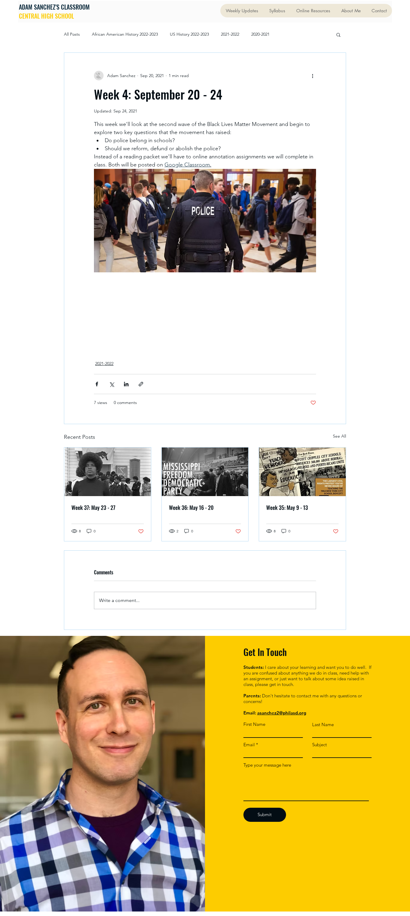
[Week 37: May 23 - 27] (107, 472)
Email (249, 744)
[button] (338, 34)
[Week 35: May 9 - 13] (302, 472)
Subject (319, 744)
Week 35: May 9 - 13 (287, 507)
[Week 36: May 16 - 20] (205, 472)
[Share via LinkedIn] (126, 384)
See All (339, 436)
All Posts (72, 34)
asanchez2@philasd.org (281, 713)
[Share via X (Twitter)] (111, 384)
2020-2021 (260, 34)
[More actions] (312, 75)
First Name (254, 724)
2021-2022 (230, 34)
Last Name (323, 724)
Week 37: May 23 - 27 (93, 507)
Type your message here (267, 765)
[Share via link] (141, 384)
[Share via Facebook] (97, 384)
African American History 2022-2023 (125, 34)
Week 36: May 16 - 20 (191, 507)
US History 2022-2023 (189, 34)
